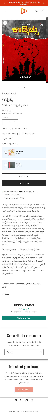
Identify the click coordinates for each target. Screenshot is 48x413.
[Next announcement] (43, 3)
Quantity (5, 118)
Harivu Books (20, 411)
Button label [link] (24, 389)
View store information (14, 198)
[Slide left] (18, 87)
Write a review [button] (23, 318)
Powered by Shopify (32, 411)
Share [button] (7, 294)
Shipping (5, 113)
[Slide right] (29, 87)
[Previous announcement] (4, 3)
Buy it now (24, 183)
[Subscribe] (40, 352)
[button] (5, 11)
